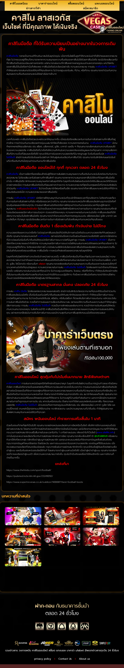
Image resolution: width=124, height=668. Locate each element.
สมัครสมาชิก (90, 8)
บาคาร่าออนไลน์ (47, 3)
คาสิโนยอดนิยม (19, 3)
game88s (9, 662)
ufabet (40, 666)
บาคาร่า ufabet (75, 650)
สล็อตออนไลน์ (76, 3)
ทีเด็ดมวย (22, 662)
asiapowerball (12, 666)
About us (84, 659)
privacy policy (42, 659)
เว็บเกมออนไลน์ (38, 662)
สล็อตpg (28, 666)
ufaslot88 (55, 662)
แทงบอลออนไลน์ (104, 3)
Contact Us (65, 659)
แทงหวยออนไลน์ (92, 662)
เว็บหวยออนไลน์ (72, 662)
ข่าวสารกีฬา (33, 8)
